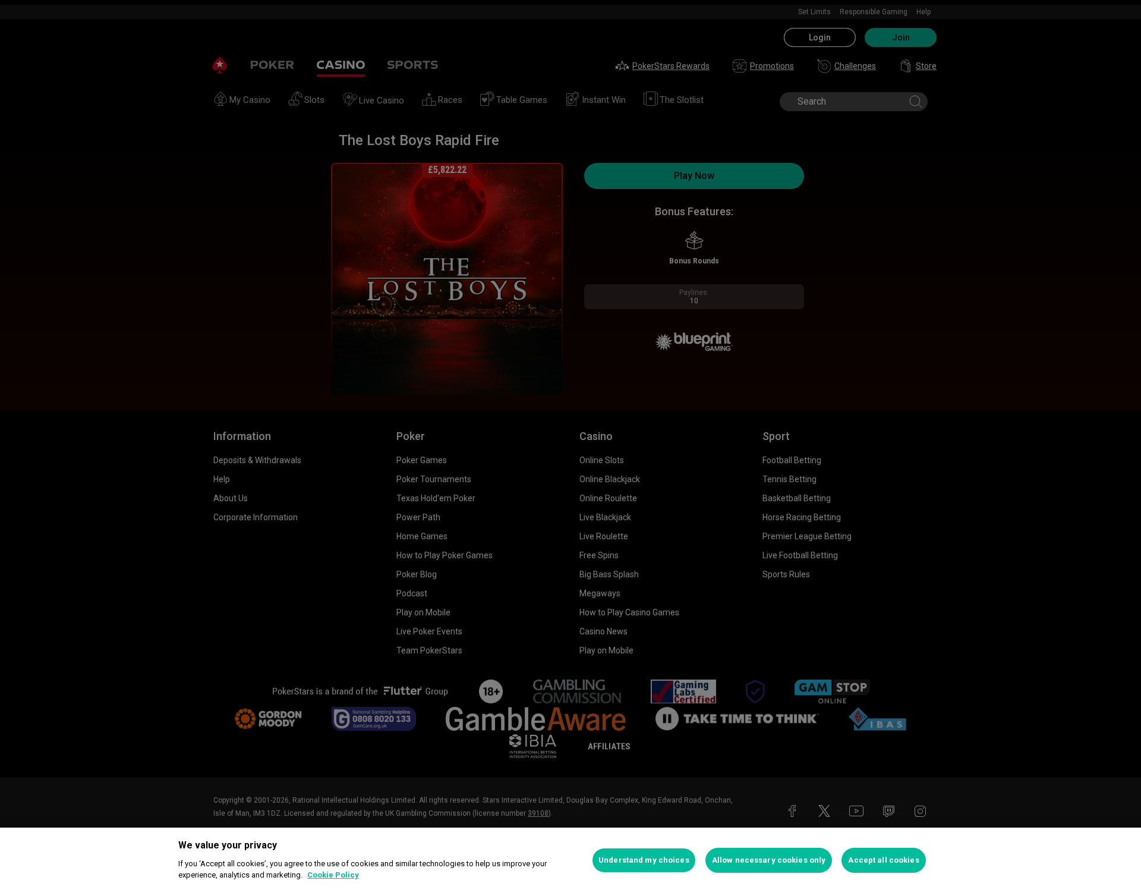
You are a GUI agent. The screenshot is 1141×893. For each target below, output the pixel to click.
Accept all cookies (883, 860)
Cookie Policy (333, 874)
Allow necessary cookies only (769, 860)
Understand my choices (643, 860)
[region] (570, 860)
